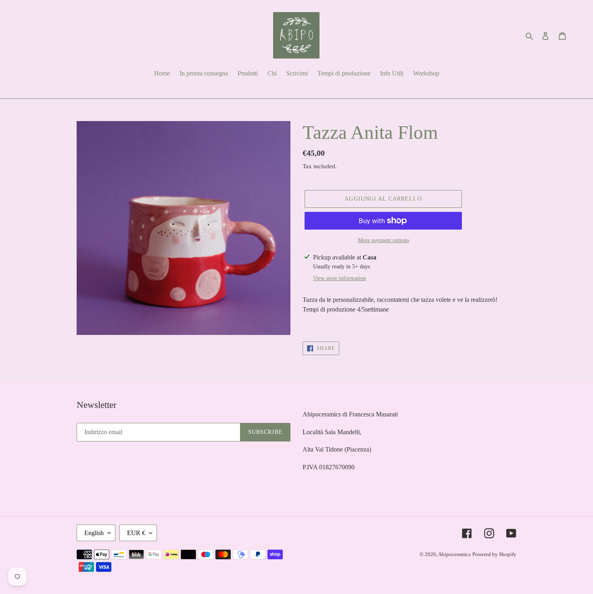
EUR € (136, 532)
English (94, 532)
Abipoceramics (454, 554)
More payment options (383, 240)
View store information (339, 278)
